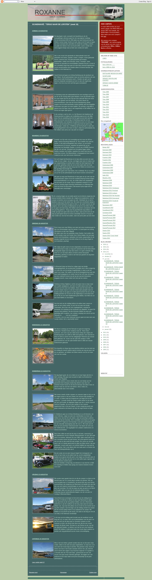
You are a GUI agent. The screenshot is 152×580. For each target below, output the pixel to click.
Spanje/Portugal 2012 (109, 225)
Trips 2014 (106, 115)
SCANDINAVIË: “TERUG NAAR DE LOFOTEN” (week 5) (113, 285)
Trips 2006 (106, 94)
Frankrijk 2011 (107, 160)
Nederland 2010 (107, 185)
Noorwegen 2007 (108, 205)
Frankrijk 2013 (107, 162)
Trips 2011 (106, 107)
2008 (104, 342)
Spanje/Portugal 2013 (109, 228)
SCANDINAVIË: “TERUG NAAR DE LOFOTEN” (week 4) (113, 279)
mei (106, 327)
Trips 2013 (106, 112)
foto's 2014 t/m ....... (109, 64)
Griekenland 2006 (108, 165)
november (108, 254)
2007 (104, 344)
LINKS (105, 58)
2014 (104, 249)
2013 (104, 252)
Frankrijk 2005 (107, 157)
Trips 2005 (106, 92)
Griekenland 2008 (108, 170)
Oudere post (93, 572)
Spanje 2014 (106, 230)
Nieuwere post (33, 572)
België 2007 (106, 147)
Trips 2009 (106, 102)
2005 (104, 349)
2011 (104, 335)
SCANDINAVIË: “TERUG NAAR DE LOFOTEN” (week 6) (113, 291)
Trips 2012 (106, 109)
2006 (104, 347)
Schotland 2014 (107, 212)
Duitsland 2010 (107, 152)
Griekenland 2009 (108, 172)
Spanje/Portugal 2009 (109, 218)
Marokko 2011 (107, 178)
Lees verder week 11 (38, 562)
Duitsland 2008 (107, 150)
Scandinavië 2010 (108, 207)
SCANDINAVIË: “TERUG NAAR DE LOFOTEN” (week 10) (55, 24)
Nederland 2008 (107, 180)
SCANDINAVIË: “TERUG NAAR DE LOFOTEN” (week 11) (113, 322)
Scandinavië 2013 (108, 210)
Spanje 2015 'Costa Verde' (110, 235)
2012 (104, 332)
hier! (105, 36)
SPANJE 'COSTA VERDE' (110, 83)
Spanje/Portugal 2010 (109, 220)
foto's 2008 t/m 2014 (109, 67)
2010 (104, 337)
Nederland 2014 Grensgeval (111, 198)
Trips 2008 (106, 99)
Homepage (63, 572)
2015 (104, 247)
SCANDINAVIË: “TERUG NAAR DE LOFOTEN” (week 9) (113, 309)
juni (106, 259)
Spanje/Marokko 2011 (109, 223)
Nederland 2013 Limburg (110, 193)
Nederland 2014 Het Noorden (111, 195)
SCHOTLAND (107, 76)
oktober (107, 256)
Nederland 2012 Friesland (110, 190)
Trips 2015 (106, 117)
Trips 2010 (106, 104)
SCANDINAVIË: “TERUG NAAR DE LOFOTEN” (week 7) (113, 297)
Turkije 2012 (106, 238)
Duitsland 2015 (107, 155)
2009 (104, 340)
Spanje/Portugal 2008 (109, 215)
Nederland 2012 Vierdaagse (111, 188)
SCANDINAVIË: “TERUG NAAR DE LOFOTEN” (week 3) (113, 273)
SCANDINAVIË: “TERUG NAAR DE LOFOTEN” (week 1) (113, 262)
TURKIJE (105, 85)
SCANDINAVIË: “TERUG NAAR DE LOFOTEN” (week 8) (113, 303)
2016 (104, 244)
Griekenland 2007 (108, 167)
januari (107, 329)
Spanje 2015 (106, 233)
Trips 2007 (106, 97)
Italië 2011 (106, 175)
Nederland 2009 (107, 183)
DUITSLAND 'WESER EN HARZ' (112, 73)
